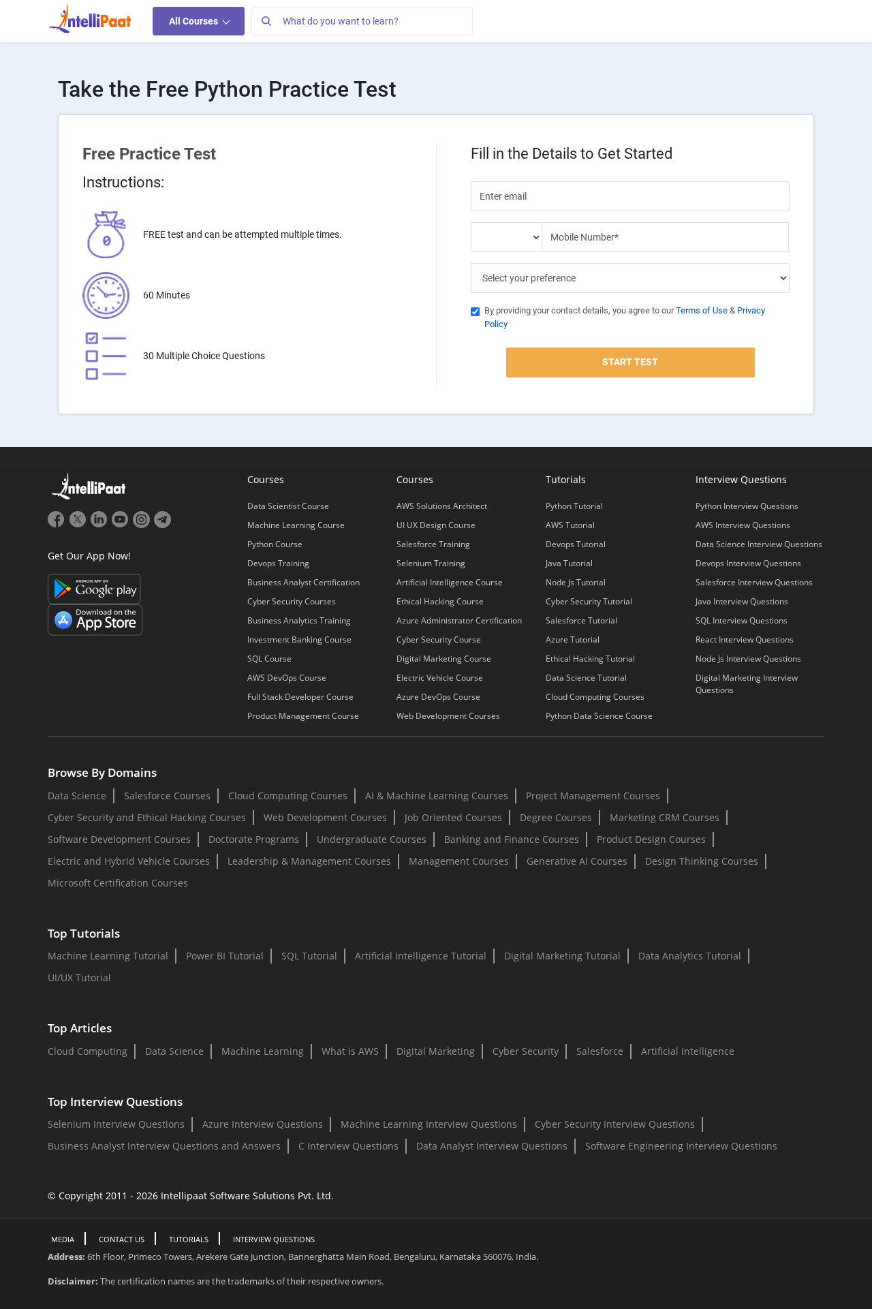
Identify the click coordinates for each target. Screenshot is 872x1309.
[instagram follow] (142, 525)
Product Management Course (303, 716)
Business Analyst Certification (303, 582)
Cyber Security (526, 1051)
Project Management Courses (593, 795)
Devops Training (278, 563)
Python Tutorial (574, 506)
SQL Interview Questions (742, 620)
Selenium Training (430, 563)
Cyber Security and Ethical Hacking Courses (147, 817)
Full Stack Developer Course (300, 697)
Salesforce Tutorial (581, 620)
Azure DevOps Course (438, 697)
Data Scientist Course (288, 506)
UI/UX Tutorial (79, 977)
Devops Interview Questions (748, 563)
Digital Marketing (435, 1051)
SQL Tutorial (309, 955)
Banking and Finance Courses (511, 839)
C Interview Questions (348, 1145)
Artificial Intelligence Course (449, 582)
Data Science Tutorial (586, 677)
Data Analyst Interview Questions (491, 1145)
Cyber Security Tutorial (589, 601)
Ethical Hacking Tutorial (590, 658)
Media (62, 1239)
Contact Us (121, 1239)
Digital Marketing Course (443, 658)
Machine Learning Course (296, 525)
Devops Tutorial (576, 544)
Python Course (274, 544)
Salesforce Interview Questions (754, 582)
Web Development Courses (448, 716)
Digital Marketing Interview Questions (747, 684)
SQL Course (269, 658)
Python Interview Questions (747, 506)
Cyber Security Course (438, 639)
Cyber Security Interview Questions (615, 1124)
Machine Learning (262, 1051)
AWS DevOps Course (286, 677)
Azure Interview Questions (262, 1124)
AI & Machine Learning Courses (436, 795)
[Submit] (265, 21)
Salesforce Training (433, 544)
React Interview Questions (745, 639)
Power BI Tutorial (225, 955)
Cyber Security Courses (291, 601)
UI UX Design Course (436, 525)
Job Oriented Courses (453, 817)
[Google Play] (94, 587)
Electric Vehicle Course (439, 677)
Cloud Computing (87, 1051)
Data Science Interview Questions (759, 544)
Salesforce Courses (167, 795)
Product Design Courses (651, 839)
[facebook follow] (58, 525)
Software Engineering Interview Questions (681, 1145)
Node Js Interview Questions (748, 658)
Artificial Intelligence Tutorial (420, 955)
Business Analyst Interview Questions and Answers (164, 1145)
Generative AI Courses (577, 860)
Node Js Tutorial (576, 582)
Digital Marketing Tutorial (562, 955)
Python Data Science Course (599, 716)
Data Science (77, 795)
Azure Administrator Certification (459, 620)
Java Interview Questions (742, 601)
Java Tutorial (569, 563)
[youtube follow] (121, 525)
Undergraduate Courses (371, 839)
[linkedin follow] (100, 525)
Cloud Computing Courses (595, 697)
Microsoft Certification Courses (118, 882)
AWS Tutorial (570, 525)
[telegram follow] (162, 525)
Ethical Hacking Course (440, 601)
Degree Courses (556, 817)
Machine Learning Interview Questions (429, 1124)
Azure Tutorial (573, 639)
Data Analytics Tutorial (689, 955)
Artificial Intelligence (687, 1051)
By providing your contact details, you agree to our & (624, 317)
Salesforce (599, 1051)
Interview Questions (274, 1239)
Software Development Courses (119, 839)
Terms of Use (702, 310)
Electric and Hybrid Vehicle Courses (129, 860)
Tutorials (188, 1239)
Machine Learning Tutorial (108, 955)
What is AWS (350, 1051)
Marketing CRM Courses (664, 817)
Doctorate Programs (253, 839)
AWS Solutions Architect (441, 506)
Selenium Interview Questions (116, 1124)
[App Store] (95, 619)
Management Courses (459, 860)
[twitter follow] (79, 525)
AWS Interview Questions (743, 525)
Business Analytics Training (299, 620)
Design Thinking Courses (701, 860)
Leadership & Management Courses (309, 860)
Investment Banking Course (299, 639)
